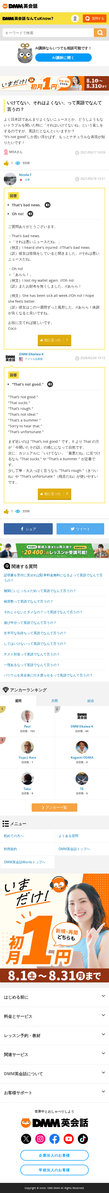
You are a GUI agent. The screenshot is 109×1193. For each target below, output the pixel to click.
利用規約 (10, 849)
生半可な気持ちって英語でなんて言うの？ (35, 633)
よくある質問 (68, 835)
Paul (27, 726)
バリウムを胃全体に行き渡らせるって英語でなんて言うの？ (48, 675)
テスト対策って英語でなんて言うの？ (32, 654)
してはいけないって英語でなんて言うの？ (35, 643)
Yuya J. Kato (27, 757)
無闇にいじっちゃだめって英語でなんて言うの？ (40, 590)
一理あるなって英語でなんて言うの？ (32, 664)
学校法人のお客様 (54, 1169)
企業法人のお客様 (54, 1155)
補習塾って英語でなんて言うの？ (28, 601)
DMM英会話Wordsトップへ (24, 862)
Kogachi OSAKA (82, 757)
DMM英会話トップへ (74, 849)
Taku (27, 789)
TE (82, 789)
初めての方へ (14, 835)
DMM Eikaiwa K (82, 726)
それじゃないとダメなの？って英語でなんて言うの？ (43, 612)
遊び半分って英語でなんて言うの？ (30, 622)
